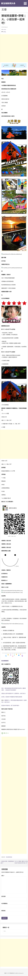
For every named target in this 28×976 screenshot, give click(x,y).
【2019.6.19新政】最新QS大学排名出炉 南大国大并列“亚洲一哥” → (21, 863)
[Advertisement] (14, 48)
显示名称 (3, 896)
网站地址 (3, 910)
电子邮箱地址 (4, 903)
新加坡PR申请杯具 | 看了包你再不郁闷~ (10, 705)
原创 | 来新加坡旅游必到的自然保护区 (10, 688)
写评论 (4, 31)
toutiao (4, 29)
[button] (25, 2)
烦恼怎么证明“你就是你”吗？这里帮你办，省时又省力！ (13, 693)
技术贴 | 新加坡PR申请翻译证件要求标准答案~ (11, 697)
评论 (2, 875)
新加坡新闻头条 (8, 3)
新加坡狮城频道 (9, 857)
